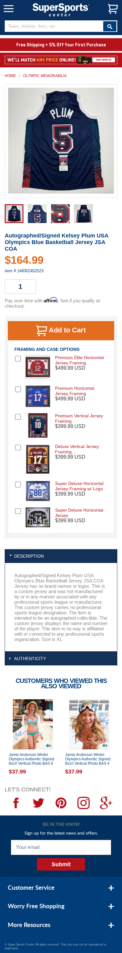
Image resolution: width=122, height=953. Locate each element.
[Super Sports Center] (61, 9)
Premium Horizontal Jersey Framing (74, 391)
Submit (61, 864)
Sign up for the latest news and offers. (61, 833)
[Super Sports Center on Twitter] (38, 803)
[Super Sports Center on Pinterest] (61, 803)
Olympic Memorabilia (45, 76)
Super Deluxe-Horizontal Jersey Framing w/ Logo (79, 486)
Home (10, 76)
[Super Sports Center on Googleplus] (106, 803)
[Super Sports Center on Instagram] (83, 803)
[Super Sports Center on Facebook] (16, 803)
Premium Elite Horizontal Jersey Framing (79, 360)
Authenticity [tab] (30, 658)
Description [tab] (29, 556)
